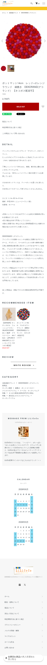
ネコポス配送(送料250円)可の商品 (21, 393)
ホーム (4, 13)
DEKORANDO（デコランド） (29, 13)
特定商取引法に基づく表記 (11, 127)
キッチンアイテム (8, 398)
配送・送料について (12, 602)
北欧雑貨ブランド (13, 13)
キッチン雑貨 (7, 388)
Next (44, 40)
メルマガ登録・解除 (12, 630)
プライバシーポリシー (13, 625)
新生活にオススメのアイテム (19, 395)
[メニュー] (43, 3)
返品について (7, 121)
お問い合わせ (9, 647)
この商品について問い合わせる (13, 133)
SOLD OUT (21, 107)
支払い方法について (12, 613)
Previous (2, 40)
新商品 (4, 385)
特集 (3, 393)
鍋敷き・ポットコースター (24, 388)
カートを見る (9, 642)
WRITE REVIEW (22, 365)
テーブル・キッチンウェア (29, 390)
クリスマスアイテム (9, 390)
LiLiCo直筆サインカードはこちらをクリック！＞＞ (23, 460)
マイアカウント (10, 636)
